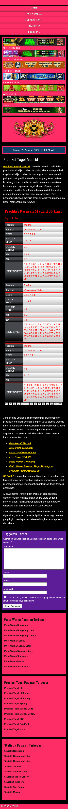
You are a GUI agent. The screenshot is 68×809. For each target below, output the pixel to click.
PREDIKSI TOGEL (34, 20)
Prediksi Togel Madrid (20, 159)
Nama (7, 572)
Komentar (9, 546)
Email (6, 580)
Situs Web (8, 589)
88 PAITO (8, 476)
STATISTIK (34, 26)
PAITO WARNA (34, 14)
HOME (34, 8)
